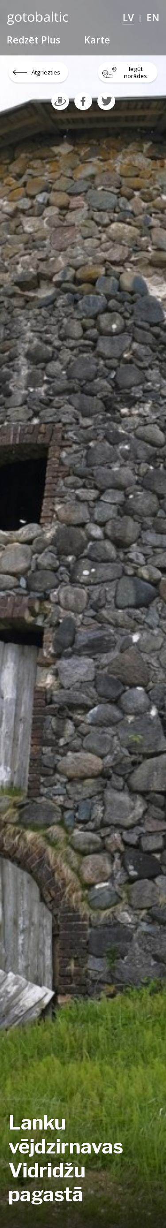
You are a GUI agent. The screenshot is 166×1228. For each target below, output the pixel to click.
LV (128, 17)
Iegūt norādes (135, 72)
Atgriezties (45, 72)
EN (153, 17)
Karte (97, 39)
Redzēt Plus (33, 39)
